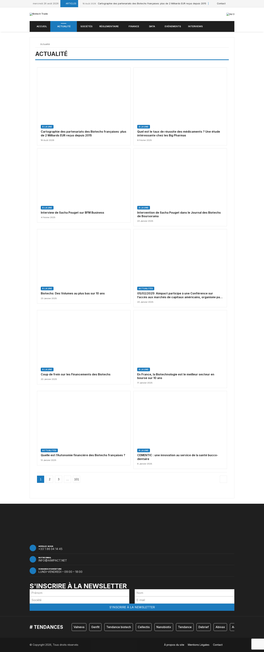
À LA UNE (47, 127)
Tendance (185, 627)
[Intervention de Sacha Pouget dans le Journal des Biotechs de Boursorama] (180, 174)
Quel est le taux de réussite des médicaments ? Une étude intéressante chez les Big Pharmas (178, 133)
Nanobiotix (163, 627)
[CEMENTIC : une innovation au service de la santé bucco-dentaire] (180, 417)
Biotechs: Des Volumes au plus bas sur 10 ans (73, 293)
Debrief (203, 627)
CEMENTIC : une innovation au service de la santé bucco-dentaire (177, 457)
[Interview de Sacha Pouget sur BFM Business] (83, 174)
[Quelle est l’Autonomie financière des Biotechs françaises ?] (83, 417)
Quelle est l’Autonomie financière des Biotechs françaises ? (83, 455)
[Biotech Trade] (39, 14)
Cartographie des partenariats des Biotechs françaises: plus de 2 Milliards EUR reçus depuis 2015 (144, 3)
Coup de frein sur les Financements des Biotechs (75, 374)
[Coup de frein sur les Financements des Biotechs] (83, 336)
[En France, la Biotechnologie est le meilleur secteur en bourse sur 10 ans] (180, 336)
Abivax (220, 627)
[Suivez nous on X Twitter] (229, 3)
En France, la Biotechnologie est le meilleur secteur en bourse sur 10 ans (175, 376)
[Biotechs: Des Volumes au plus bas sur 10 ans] (83, 255)
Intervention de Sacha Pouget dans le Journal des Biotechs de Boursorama (179, 214)
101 (76, 479)
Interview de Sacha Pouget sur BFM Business (72, 212)
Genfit (95, 627)
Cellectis (144, 627)
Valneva (79, 627)
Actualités (146, 288)
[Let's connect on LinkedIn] (233, 3)
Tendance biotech (118, 627)
